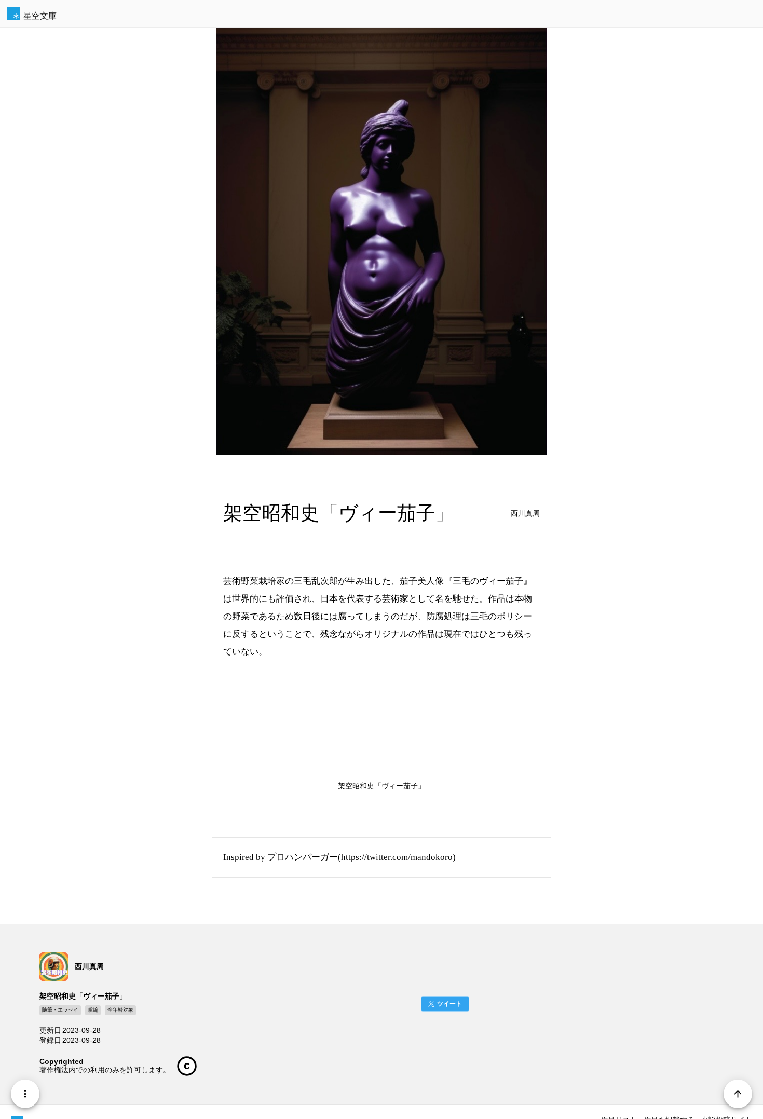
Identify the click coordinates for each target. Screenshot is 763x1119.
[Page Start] (738, 1094)
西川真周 (525, 513)
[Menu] (25, 1094)
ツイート (449, 1003)
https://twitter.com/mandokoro (397, 857)
